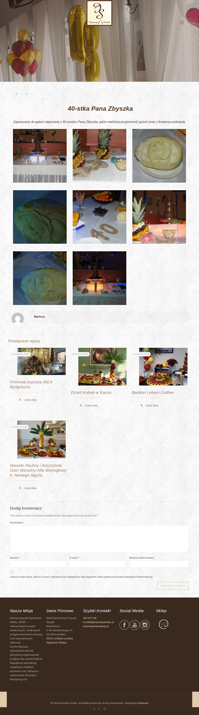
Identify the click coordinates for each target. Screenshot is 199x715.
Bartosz (39, 316)
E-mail (74, 557)
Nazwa (15, 557)
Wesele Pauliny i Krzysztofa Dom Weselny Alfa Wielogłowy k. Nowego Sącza (38, 470)
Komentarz (17, 522)
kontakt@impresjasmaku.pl (98, 622)
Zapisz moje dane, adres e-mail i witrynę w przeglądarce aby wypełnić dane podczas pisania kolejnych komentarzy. (81, 576)
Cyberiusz (142, 703)
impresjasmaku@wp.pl (96, 626)
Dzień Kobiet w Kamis (91, 392)
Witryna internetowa (141, 557)
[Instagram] (105, 709)
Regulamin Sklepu (56, 642)
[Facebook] (94, 709)
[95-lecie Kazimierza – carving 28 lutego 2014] (195, 699)
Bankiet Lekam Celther (153, 392)
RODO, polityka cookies (59, 638)
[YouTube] (99, 709)
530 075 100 (89, 618)
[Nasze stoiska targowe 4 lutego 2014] (3, 699)
